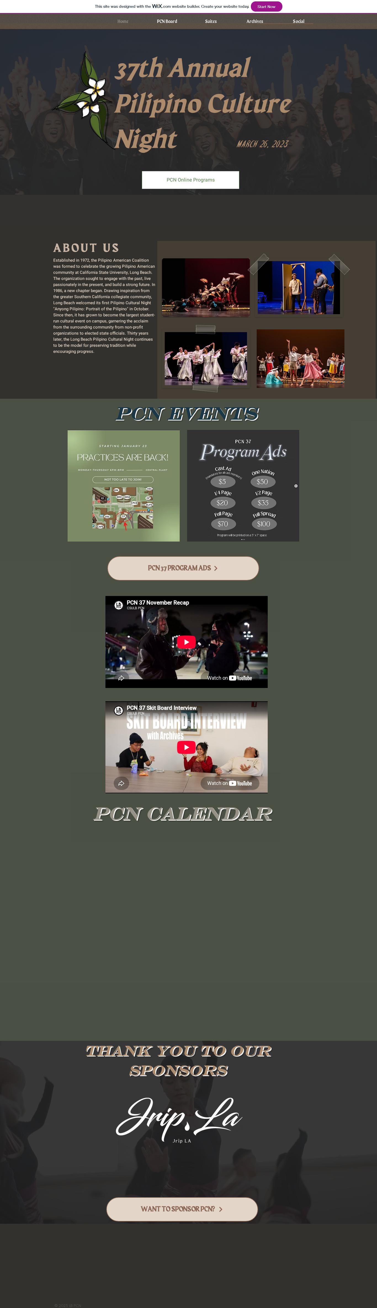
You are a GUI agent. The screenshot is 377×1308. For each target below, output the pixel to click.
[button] (255, 21)
